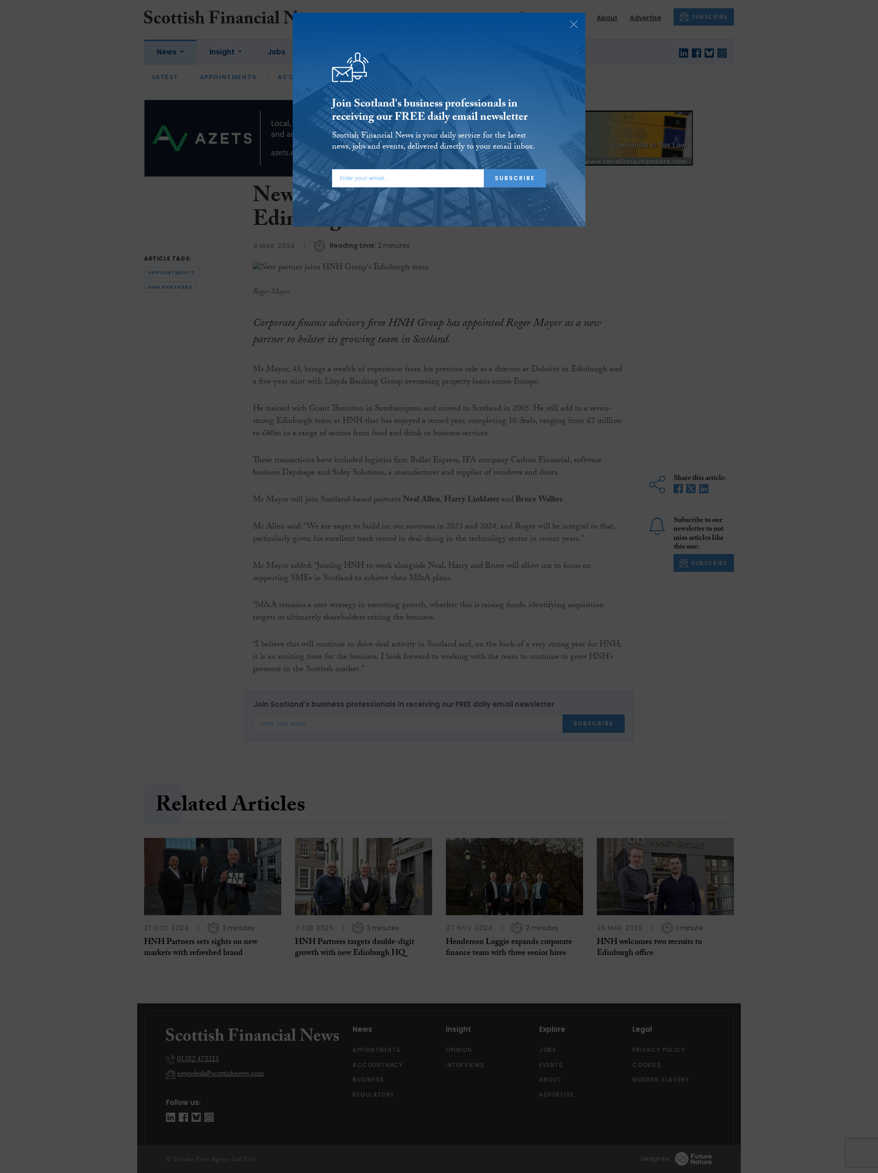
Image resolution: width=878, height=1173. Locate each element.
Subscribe (515, 178)
